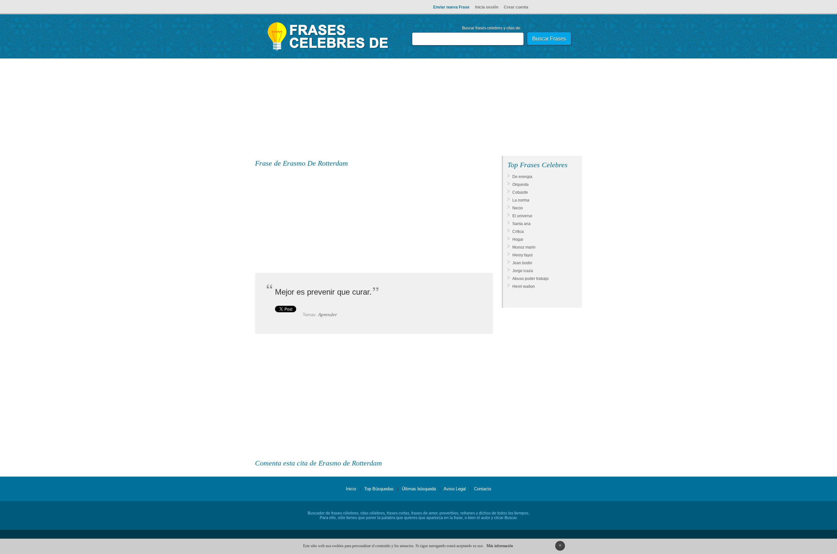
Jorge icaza (522, 271)
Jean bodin (522, 263)
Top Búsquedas (379, 488)
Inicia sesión (486, 7)
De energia (522, 176)
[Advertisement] (418, 108)
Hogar (517, 239)
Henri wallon (523, 286)
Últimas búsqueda (419, 488)
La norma (520, 200)
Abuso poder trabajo (530, 278)
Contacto (482, 488)
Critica (518, 231)
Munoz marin (524, 247)
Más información (500, 546)
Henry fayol (522, 255)
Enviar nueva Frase (451, 7)
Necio (517, 208)
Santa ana (521, 223)
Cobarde (520, 192)
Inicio (351, 488)
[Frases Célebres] (328, 50)
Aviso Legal (455, 488)
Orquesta (520, 184)
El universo (522, 216)
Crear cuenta (516, 7)
